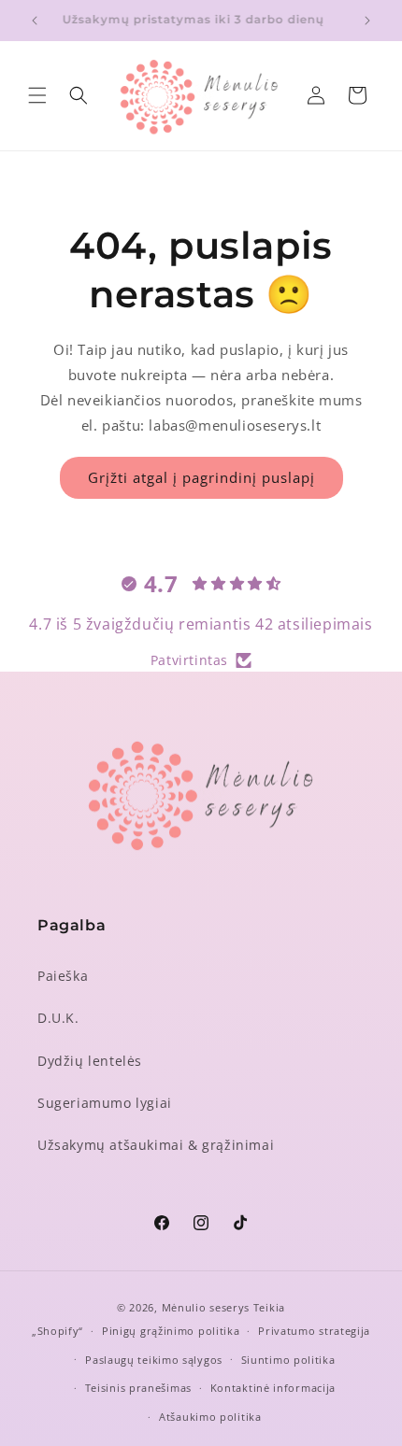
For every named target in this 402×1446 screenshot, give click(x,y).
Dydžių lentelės (89, 1061)
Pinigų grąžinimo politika (171, 1331)
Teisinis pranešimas (138, 1388)
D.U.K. (58, 1018)
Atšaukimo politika (210, 1417)
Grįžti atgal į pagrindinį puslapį (201, 477)
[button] (37, 95)
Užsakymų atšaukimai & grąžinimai (155, 1145)
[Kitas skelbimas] (367, 20)
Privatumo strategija (314, 1331)
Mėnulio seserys (206, 1307)
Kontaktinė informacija (273, 1388)
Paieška (62, 976)
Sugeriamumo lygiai (104, 1103)
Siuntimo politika (288, 1360)
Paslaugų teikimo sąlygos (154, 1360)
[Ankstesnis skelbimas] (34, 20)
